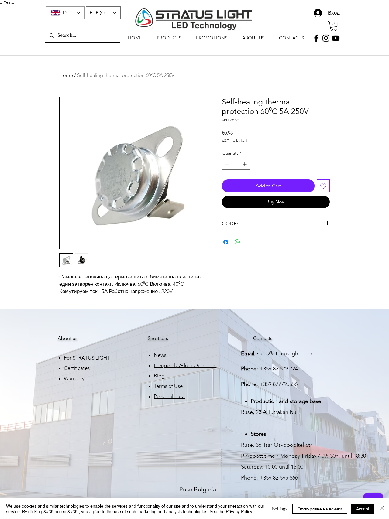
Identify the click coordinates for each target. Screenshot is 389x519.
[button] (103, 12)
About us (67, 338)
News (160, 355)
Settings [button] (279, 509)
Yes (7, 2)
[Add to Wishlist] (323, 185)
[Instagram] (326, 38)
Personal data (169, 396)
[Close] (381, 508)
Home (66, 75)
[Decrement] (226, 164)
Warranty (74, 378)
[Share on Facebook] (225, 242)
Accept (362, 509)
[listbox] (103, 12)
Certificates (77, 368)
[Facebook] (316, 38)
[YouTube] (335, 38)
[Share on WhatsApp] (237, 242)
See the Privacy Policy (231, 511)
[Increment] (245, 164)
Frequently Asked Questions (185, 365)
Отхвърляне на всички (320, 509)
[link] (333, 26)
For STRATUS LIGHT (87, 358)
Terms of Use (168, 386)
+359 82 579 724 (279, 368)
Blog (159, 376)
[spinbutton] (235, 164)
